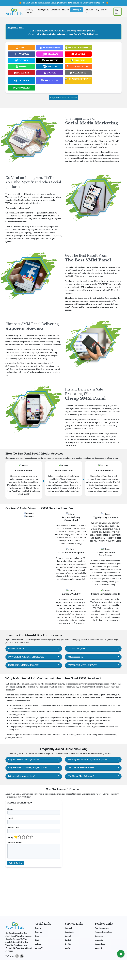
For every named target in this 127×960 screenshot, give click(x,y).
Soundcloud (100, 944)
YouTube (55, 10)
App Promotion (102, 928)
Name (10, 809)
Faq (97, 10)
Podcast (68, 928)
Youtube (68, 936)
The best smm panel (76, 648)
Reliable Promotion (17, 648)
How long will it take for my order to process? (88, 759)
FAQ (37, 940)
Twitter (68, 944)
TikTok (65, 10)
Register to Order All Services (63, 97)
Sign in (38, 928)
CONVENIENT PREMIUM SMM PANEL (26, 657)
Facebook (69, 932)
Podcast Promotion (103, 932)
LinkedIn (99, 940)
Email (10, 818)
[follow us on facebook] (22, 956)
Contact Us (89, 11)
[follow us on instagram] (17, 956)
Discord (98, 948)
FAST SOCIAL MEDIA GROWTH (82, 665)
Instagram (43, 10)
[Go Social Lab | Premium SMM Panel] (13, 11)
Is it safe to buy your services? (21, 776)
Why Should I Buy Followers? (81, 776)
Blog (37, 936)
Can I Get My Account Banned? (81, 768)
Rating (10, 837)
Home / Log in (29, 11)
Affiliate (38, 944)
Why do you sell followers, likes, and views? (27, 768)
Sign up (38, 932)
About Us (39, 948)
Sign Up (117, 11)
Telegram (99, 936)
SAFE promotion (75, 657)
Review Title (13, 827)
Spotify (68, 948)
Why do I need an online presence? (23, 759)
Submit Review (15, 863)
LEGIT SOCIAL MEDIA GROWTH (23, 665)
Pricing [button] (76, 10)
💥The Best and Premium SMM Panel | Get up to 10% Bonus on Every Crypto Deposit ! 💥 (63, 3)
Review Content (14, 842)
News (104, 10)
